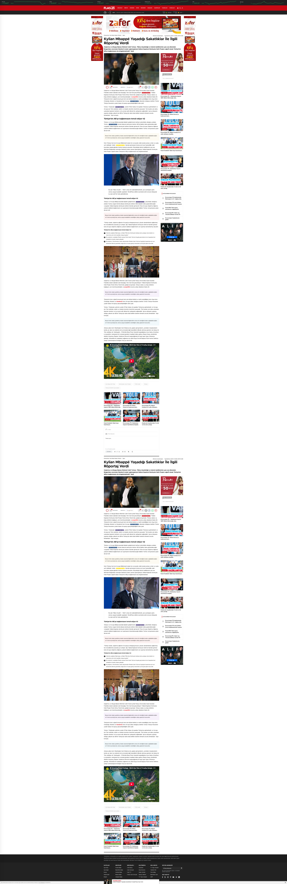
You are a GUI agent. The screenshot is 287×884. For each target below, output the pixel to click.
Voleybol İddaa (118, 876)
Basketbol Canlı (154, 874)
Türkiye (145, 384)
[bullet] (125, 452)
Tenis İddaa (153, 872)
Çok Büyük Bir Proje (110, 384)
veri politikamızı (41, 882)
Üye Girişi (106, 867)
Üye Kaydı (106, 870)
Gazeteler (157, 7)
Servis (126, 7)
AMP (151, 876)
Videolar (172, 7)
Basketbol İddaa (119, 870)
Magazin (150, 7)
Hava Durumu (142, 870)
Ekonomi (143, 7)
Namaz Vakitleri (142, 874)
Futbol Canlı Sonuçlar (132, 874)
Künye (105, 872)
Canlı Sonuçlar (130, 870)
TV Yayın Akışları (143, 876)
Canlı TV (129, 872)
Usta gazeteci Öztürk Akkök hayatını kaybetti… (127, 12)
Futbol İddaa (118, 867)
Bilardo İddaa (118, 874)
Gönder (109, 451)
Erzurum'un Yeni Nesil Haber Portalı (112, 35)
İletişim (105, 876)
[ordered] (123, 452)
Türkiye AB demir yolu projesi (112, 387)
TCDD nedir (137, 384)
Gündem (132, 7)
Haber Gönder (142, 872)
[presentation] (108, 13)
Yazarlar (164, 7)
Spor (137, 7)
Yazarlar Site (153, 870)
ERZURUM (119, 7)
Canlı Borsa (129, 867)
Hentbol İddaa (118, 872)
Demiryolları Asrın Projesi (125, 384)
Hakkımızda (106, 874)
